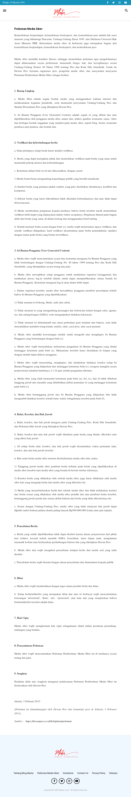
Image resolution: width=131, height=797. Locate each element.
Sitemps (113, 773)
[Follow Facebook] (108, 2)
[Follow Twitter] (114, 2)
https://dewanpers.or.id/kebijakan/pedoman (49, 721)
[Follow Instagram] (119, 2)
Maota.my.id (64, 790)
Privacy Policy (98, 773)
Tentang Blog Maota (23, 773)
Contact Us (82, 773)
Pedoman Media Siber (48, 773)
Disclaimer (68, 773)
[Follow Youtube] (125, 2)
